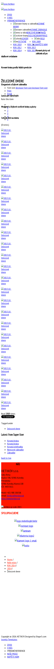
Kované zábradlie (38, 29)
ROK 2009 (36, 41)
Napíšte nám (42, 44)
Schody (25, 38)
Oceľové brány (35, 35)
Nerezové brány (33, 32)
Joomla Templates (9, 639)
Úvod (9, 14)
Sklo (42, 38)
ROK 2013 (31, 47)
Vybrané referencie (16, 20)
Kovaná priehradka (15, 446)
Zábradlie (11, 452)
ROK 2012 (17, 47)
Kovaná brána (13, 440)
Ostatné (22, 41)
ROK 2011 (31, 44)
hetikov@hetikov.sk (15, 495)
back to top (6, 457)
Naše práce (44, 34)
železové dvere (13, 428)
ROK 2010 (17, 44)
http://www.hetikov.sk (10, 498)
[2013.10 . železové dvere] (7, 136)
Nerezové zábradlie (15, 449)
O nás (9, 17)
